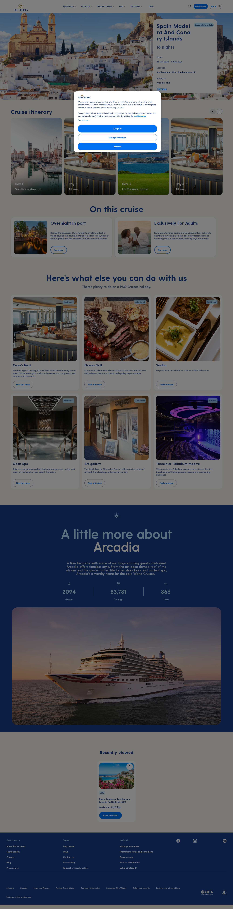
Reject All (117, 146)
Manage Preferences (117, 137)
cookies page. (140, 116)
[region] (117, 121)
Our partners (83, 120)
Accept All (117, 128)
